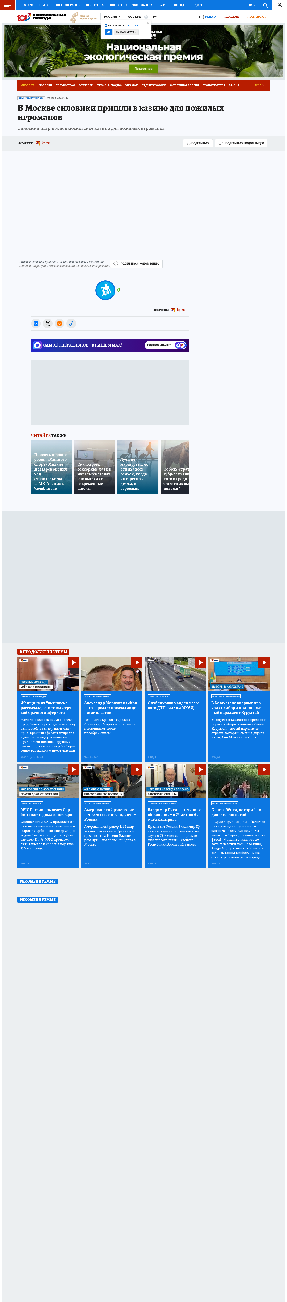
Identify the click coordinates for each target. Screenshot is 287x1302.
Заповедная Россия (184, 85)
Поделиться (200, 143)
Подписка (256, 16)
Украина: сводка (109, 85)
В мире (163, 5)
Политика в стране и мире (226, 697)
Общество (118, 5)
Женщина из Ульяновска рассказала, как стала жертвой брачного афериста (47, 708)
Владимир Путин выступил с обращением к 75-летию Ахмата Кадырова (174, 814)
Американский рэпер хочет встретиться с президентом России (110, 814)
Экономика (142, 5)
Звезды (180, 5)
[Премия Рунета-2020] (81, 17)
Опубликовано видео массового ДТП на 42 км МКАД (174, 705)
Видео (44, 5)
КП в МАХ (131, 85)
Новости (45, 85)
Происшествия (214, 85)
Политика (95, 5)
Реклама (231, 16)
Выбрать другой (126, 32)
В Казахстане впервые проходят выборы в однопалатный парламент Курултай (237, 708)
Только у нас (65, 85)
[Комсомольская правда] (41, 17)
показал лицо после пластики (111, 708)
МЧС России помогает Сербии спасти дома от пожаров (47, 812)
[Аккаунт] (279, 5)
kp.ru (46, 143)
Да (108, 32)
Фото (28, 5)
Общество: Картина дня (31, 98)
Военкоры (86, 85)
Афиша (234, 85)
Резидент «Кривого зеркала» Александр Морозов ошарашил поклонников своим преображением (109, 726)
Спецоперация (68, 5)
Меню (7, 5)
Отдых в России (153, 85)
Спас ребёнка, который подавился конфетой (237, 812)
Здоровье (200, 5)
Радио (210, 17)
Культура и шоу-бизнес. (97, 697)
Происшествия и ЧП (159, 697)
